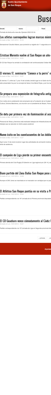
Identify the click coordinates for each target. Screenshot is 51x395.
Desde (2, 28)
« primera (42, 238)
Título (43, 28)
